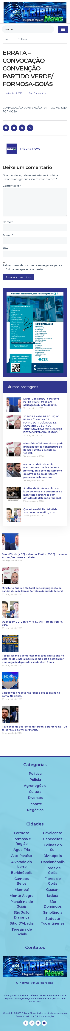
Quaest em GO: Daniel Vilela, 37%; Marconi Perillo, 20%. (40, 511)
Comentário (12, 185)
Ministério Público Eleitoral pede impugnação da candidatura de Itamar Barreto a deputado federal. (43, 448)
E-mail (8, 235)
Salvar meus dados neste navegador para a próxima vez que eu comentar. (33, 267)
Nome (8, 222)
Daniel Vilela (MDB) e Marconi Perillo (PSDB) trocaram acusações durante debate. (41, 402)
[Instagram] (32, 1023)
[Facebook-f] (25, 1023)
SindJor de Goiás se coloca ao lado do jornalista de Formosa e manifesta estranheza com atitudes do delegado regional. (42, 493)
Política (22, 39)
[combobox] (28, 29)
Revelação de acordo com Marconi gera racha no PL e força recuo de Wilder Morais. (34, 728)
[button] (63, 29)
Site (5, 248)
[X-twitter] (38, 1023)
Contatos (35, 947)
